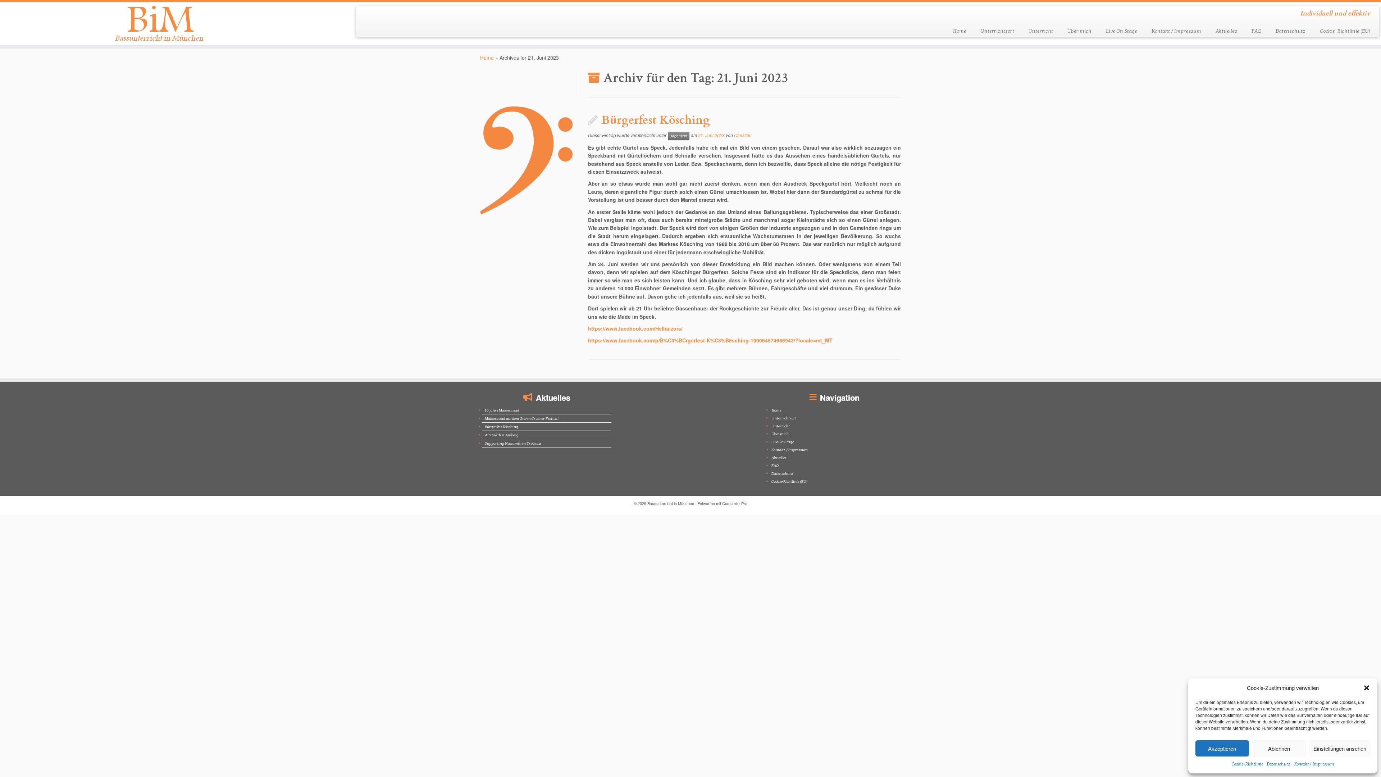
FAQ (1256, 31)
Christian (743, 135)
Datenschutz (1278, 764)
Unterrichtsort (997, 31)
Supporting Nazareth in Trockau (513, 443)
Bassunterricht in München (670, 503)
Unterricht (1041, 31)
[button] (1366, 687)
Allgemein (678, 135)
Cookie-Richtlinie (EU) (1345, 31)
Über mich (1079, 31)
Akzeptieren (1222, 748)
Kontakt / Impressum (1314, 764)
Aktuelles (1226, 31)
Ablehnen (1279, 748)
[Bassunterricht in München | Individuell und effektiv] (159, 23)
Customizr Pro (734, 503)
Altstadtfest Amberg (502, 435)
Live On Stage (1121, 31)
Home (959, 31)
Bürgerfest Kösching (655, 120)
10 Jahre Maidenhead (502, 410)
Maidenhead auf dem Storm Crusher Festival (522, 418)
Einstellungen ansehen (1339, 748)
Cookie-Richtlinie (1247, 764)
